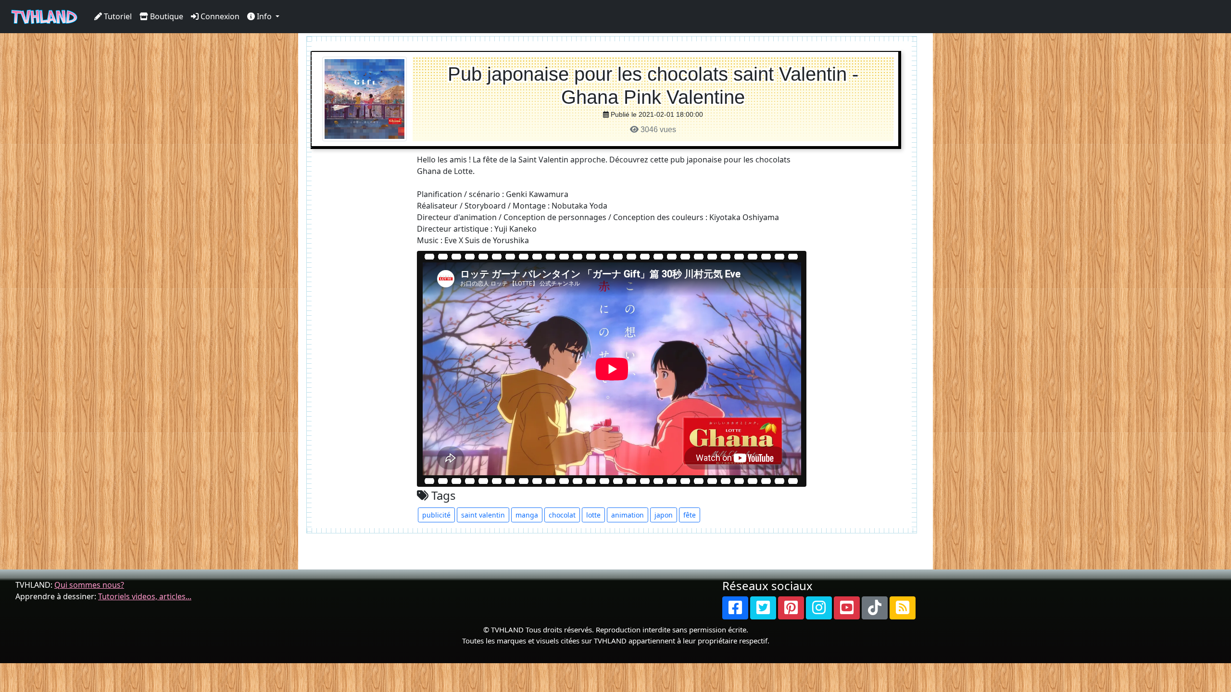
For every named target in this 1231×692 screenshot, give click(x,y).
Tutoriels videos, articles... (144, 596)
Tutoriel (117, 16)
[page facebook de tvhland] (735, 607)
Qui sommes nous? (89, 585)
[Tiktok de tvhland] (875, 607)
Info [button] (264, 16)
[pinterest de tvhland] (791, 607)
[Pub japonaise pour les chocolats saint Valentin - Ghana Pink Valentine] (364, 98)
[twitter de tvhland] (763, 607)
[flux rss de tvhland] (903, 607)
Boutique (165, 16)
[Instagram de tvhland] (819, 607)
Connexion (219, 16)
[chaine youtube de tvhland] (847, 607)
